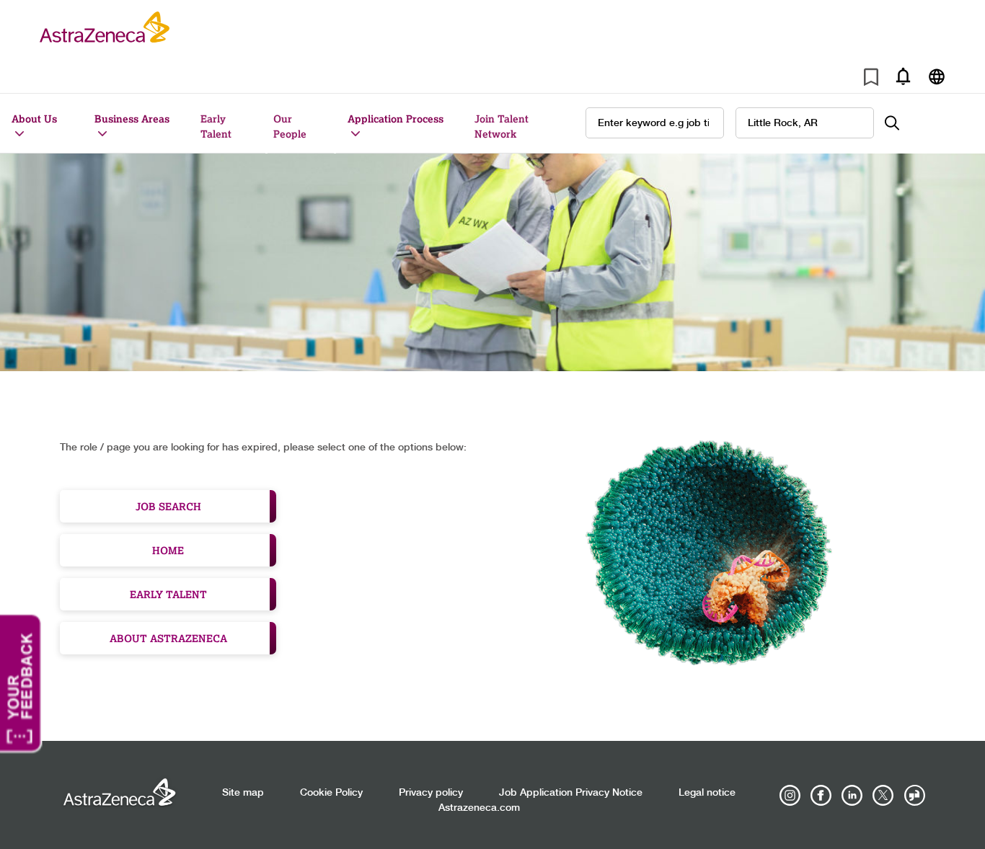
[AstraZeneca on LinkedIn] (852, 795)
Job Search (168, 506)
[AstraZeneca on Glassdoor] (914, 795)
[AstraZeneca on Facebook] (821, 795)
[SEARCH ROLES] (900, 122)
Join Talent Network (501, 126)
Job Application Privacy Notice (570, 793)
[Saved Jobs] (871, 79)
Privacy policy (431, 793)
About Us (34, 118)
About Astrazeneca (168, 638)
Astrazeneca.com (479, 808)
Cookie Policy (331, 793)
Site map (243, 793)
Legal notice (707, 793)
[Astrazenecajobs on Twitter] (883, 795)
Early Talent (215, 126)
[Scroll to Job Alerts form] (902, 76)
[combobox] (805, 122)
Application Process (395, 118)
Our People (289, 126)
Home (168, 550)
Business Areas (131, 118)
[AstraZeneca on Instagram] (790, 795)
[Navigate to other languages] (936, 76)
